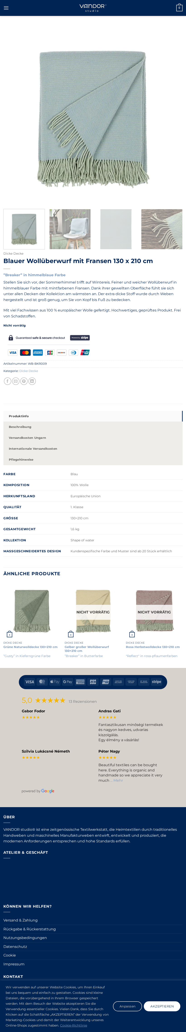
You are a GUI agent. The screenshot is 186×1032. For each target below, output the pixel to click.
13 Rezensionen (83, 701)
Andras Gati (109, 711)
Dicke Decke (13, 253)
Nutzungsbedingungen (25, 938)
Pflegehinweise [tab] (21, 459)
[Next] (175, 229)
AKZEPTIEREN (162, 1006)
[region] (93, 1006)
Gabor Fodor (33, 711)
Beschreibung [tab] (20, 427)
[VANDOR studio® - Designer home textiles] (93, 8)
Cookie (9, 955)
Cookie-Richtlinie (73, 1025)
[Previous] (3, 625)
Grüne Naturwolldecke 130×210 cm (30, 647)
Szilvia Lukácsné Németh (46, 751)
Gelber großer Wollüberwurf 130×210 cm (87, 649)
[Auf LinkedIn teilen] (32, 381)
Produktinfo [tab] (19, 416)
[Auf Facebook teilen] (7, 381)
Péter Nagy (109, 751)
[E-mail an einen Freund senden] (16, 381)
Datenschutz (15, 946)
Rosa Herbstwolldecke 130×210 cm (153, 647)
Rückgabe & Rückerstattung (29, 929)
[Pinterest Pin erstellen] (24, 381)
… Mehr (116, 780)
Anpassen (127, 1006)
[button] (6, 7)
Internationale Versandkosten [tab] (33, 448)
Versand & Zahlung (20, 920)
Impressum (13, 964)
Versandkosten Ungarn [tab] (27, 437)
